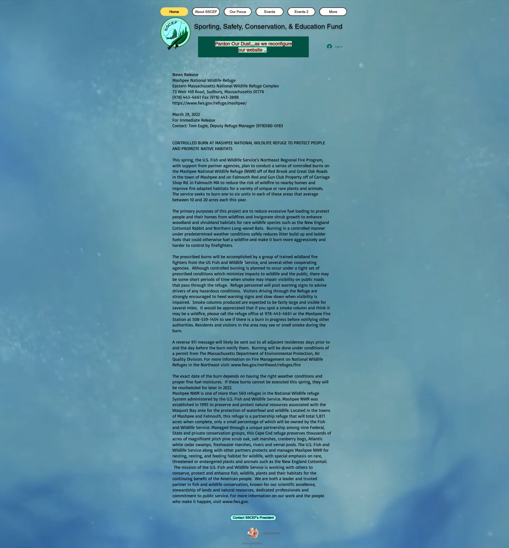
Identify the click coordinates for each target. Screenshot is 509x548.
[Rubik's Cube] (253, 533)
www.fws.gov (235, 501)
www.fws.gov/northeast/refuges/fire (266, 364)
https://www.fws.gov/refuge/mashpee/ (209, 102)
